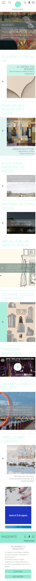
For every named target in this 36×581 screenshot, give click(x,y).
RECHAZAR (18, 576)
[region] (18, 562)
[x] (25, 2)
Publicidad (29, 540)
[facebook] (29, 2)
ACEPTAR (18, 571)
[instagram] (33, 2)
